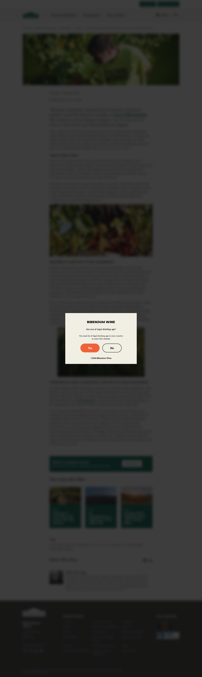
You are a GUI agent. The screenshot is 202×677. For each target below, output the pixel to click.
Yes (90, 348)
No (112, 348)
